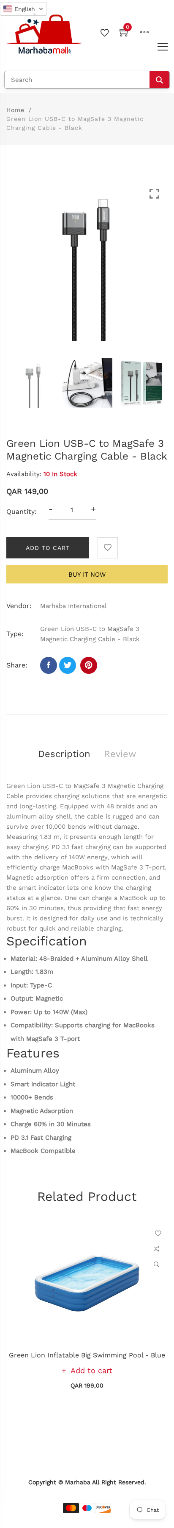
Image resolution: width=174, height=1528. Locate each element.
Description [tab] (64, 754)
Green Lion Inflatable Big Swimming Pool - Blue (87, 1355)
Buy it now (87, 574)
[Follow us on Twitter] (67, 665)
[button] (23, 9)
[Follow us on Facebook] (48, 665)
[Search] (159, 79)
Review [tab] (120, 754)
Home (15, 110)
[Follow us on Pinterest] (88, 665)
